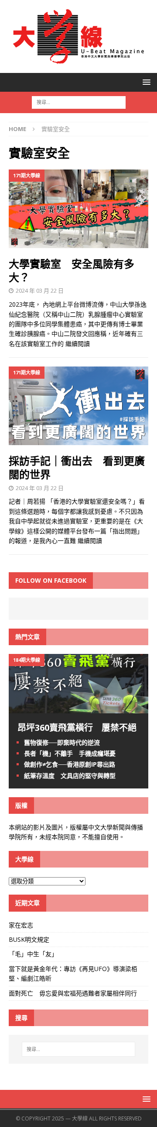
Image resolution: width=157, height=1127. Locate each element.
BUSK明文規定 (29, 939)
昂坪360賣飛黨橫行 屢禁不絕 (77, 727)
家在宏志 (21, 925)
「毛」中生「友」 (33, 954)
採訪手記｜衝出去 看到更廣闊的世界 (77, 467)
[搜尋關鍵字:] (79, 101)
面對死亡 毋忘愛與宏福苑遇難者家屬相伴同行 (74, 993)
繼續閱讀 (77, 343)
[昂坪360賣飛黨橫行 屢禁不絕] (78, 708)
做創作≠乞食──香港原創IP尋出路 (69, 764)
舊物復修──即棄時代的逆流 (62, 742)
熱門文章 (27, 637)
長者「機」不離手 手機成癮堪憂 (70, 753)
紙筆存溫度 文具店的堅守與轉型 (70, 775)
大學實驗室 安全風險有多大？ (71, 270)
